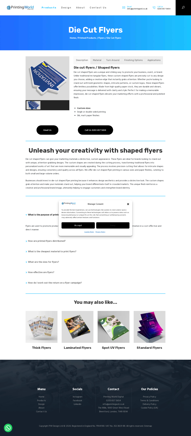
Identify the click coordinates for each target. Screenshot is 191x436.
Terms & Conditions (149, 400)
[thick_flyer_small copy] (41, 327)
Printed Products (87, 38)
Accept (78, 225)
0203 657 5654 (113, 400)
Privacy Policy (100, 232)
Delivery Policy (149, 404)
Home (73, 38)
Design (41, 404)
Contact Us (41, 412)
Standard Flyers (149, 348)
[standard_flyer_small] (150, 327)
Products (41, 400)
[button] (128, 204)
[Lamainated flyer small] (78, 327)
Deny (112, 225)
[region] (47, 83)
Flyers (101, 38)
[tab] (82, 60)
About (41, 408)
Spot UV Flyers (113, 348)
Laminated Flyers (77, 348)
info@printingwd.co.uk (113, 404)
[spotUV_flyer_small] (113, 327)
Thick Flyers (41, 348)
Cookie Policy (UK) (149, 408)
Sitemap (148, 426)
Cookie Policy (89, 232)
